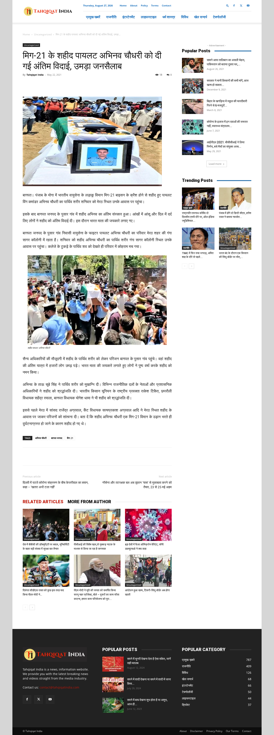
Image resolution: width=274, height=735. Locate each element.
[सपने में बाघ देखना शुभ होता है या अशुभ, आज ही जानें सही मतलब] (113, 705)
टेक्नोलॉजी (219, 17)
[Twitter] (241, 6)
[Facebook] (234, 6)
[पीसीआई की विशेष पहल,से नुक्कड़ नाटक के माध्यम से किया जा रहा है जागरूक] (97, 525)
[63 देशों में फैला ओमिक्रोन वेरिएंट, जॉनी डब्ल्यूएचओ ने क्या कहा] (148, 525)
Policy (144, 5)
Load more (215, 164)
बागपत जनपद (56, 438)
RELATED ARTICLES (43, 501)
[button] (227, 5)
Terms (154, 5)
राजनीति (111, 17)
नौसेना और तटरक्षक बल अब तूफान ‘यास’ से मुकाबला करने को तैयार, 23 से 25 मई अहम (137, 485)
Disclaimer (196, 731)
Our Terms (232, 731)
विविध (184, 17)
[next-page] (32, 607)
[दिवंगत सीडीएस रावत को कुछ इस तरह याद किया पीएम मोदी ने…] (46, 571)
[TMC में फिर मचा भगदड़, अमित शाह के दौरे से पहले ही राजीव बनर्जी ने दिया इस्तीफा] (198, 239)
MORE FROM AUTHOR (89, 501)
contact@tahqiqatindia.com (59, 687)
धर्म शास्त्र (168, 17)
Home (123, 5)
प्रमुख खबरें (93, 17)
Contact (166, 5)
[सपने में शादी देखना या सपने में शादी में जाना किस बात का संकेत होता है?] (113, 684)
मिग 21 (70, 438)
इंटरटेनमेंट (128, 17)
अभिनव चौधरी (40, 438)
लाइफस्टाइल (148, 17)
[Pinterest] (91, 84)
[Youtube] (248, 6)
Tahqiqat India (35, 74)
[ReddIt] (101, 84)
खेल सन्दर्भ (200, 17)
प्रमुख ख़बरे (187, 207)
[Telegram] (81, 84)
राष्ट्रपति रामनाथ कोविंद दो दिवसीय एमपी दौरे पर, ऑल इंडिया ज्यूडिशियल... (198, 216)
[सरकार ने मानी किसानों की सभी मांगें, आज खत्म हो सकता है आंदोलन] (192, 85)
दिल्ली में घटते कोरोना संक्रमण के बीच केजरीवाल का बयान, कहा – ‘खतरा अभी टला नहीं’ (55, 485)
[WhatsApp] (72, 84)
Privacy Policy (214, 731)
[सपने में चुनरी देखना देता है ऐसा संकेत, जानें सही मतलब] (113, 664)
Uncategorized (43, 34)
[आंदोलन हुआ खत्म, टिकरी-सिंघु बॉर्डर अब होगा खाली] (148, 571)
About (133, 5)
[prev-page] (25, 607)
